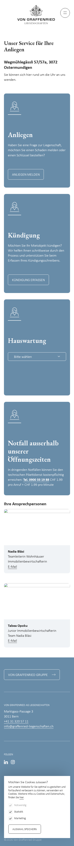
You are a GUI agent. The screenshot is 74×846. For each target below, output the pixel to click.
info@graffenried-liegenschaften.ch (28, 726)
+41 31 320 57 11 (16, 721)
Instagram (13, 762)
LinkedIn (6, 762)
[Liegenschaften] (37, 14)
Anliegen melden (26, 175)
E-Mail (12, 567)
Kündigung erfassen (28, 280)
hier (22, 797)
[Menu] (65, 13)
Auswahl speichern (24, 829)
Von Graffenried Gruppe (28, 675)
